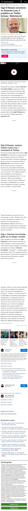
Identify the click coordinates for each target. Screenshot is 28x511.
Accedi (25, 1)
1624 (12, 468)
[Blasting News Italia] (8, 2)
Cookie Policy (11, 501)
